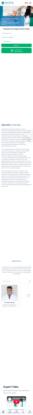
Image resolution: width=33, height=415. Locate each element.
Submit (16, 45)
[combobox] (16, 41)
